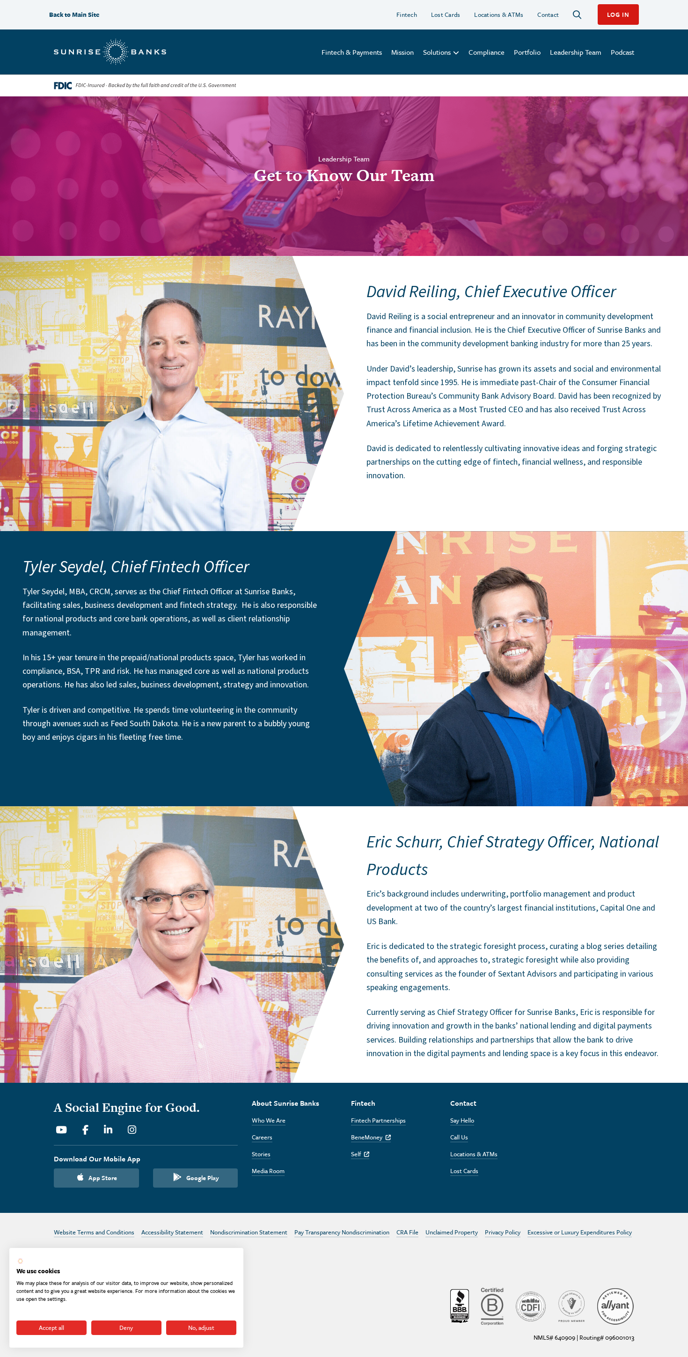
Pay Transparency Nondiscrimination (341, 1232)
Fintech (406, 14)
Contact (548, 14)
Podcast (622, 52)
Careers (262, 1137)
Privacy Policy (502, 1232)
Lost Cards (446, 14)
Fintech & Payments (352, 52)
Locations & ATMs (498, 14)
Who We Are (268, 1120)
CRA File (407, 1232)
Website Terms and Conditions (94, 1232)
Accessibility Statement (172, 1232)
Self (360, 1154)
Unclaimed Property (451, 1232)
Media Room (268, 1170)
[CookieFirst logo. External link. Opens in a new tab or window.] (20, 1261)
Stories (261, 1154)
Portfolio (527, 52)
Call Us (459, 1137)
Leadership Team (575, 52)
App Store (102, 1177)
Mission (402, 52)
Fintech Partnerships (378, 1120)
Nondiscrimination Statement (248, 1232)
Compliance (486, 52)
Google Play (202, 1177)
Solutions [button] (437, 52)
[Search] (577, 14)
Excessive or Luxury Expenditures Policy (579, 1232)
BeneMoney (371, 1137)
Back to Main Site (74, 14)
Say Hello (462, 1120)
